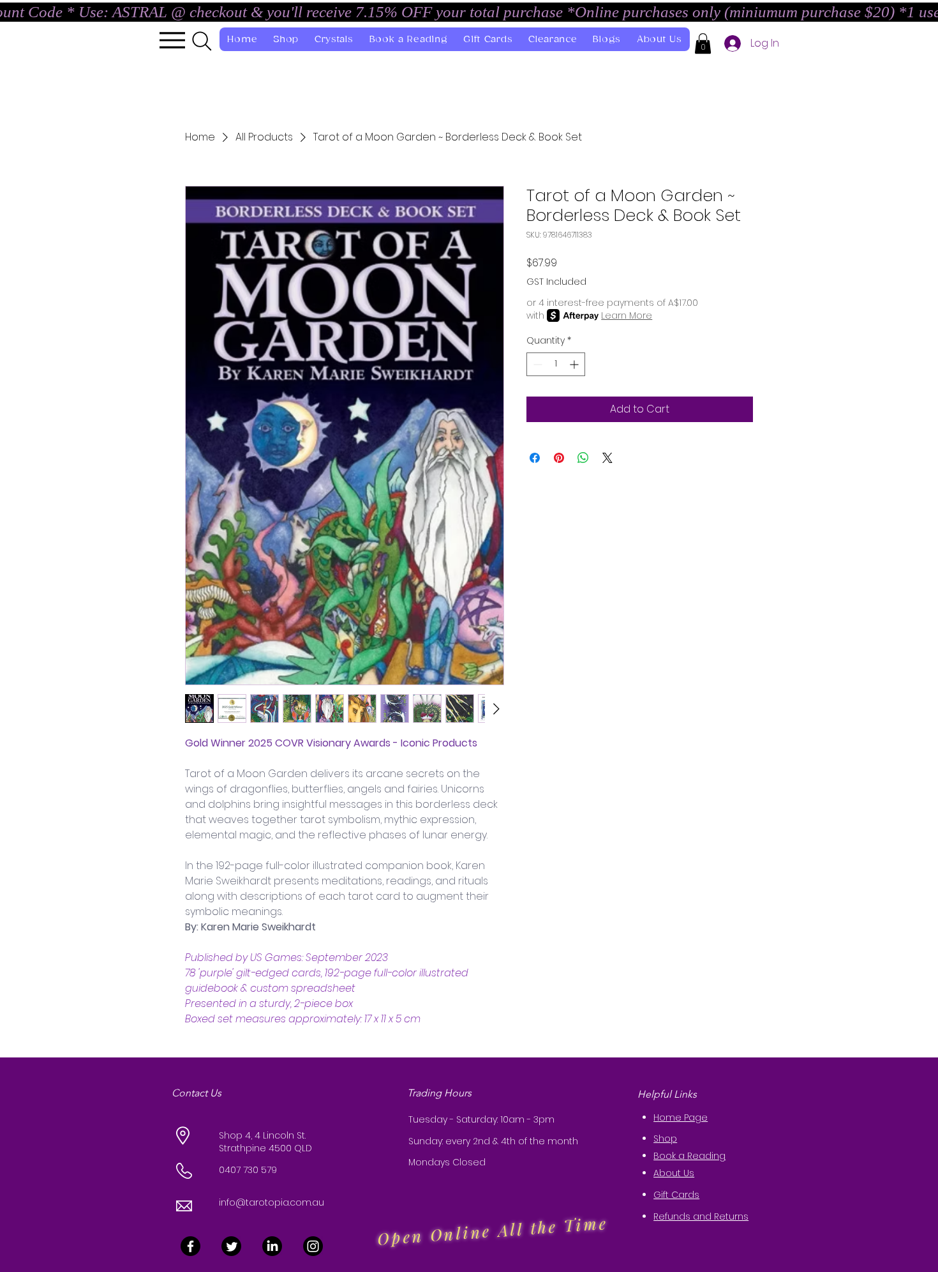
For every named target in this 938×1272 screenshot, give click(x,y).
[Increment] (575, 364)
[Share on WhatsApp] (583, 458)
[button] (702, 43)
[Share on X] (607, 458)
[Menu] (172, 40)
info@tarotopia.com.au (271, 1202)
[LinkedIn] (272, 1246)
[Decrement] (536, 364)
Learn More (626, 315)
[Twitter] (231, 1246)
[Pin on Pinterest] (559, 458)
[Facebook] (190, 1246)
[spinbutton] (555, 364)
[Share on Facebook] (534, 458)
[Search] (202, 41)
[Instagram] (313, 1246)
